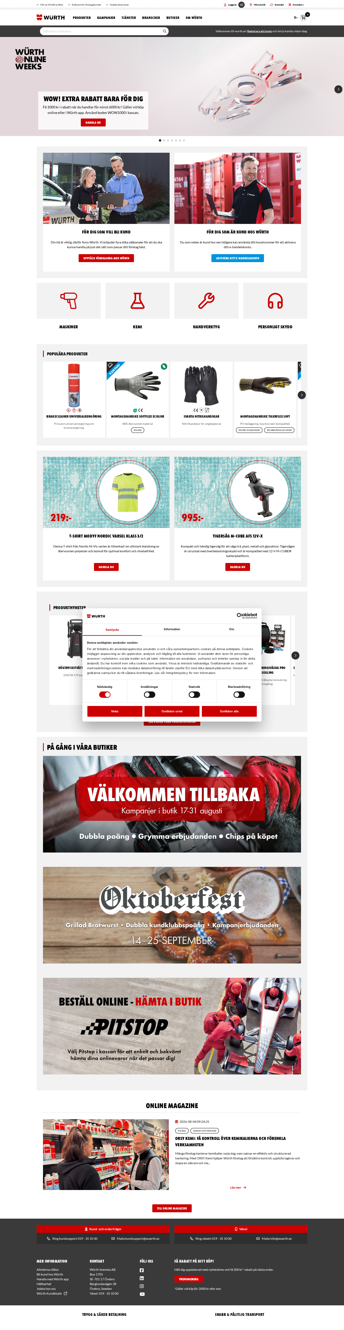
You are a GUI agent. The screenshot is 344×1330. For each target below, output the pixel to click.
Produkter (82, 17)
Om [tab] (231, 629)
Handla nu (93, 122)
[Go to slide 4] (172, 140)
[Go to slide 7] (184, 140)
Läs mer (235, 1187)
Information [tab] (172, 629)
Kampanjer (106, 17)
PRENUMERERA (188, 1279)
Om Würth (194, 17)
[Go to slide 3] (168, 140)
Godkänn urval (172, 711)
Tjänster (129, 17)
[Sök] (165, 31)
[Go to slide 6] (180, 140)
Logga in (232, 4)
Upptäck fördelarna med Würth (106, 258)
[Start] (51, 17)
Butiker (172, 17)
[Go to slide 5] (176, 140)
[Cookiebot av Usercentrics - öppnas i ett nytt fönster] (239, 616)
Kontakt (279, 4)
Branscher (151, 17)
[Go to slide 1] (160, 140)
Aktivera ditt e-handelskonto (237, 258)
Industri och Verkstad (204, 1130)
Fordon (182, 1130)
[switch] (149, 694)
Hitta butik (260, 4)
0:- (300, 16)
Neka (114, 711)
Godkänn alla (229, 711)
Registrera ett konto (259, 31)
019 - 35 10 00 (108, 1293)
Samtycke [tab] (112, 629)
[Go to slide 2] (164, 140)
